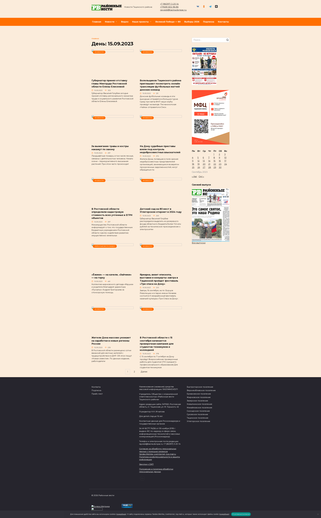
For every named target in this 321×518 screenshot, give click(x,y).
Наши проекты (140, 22)
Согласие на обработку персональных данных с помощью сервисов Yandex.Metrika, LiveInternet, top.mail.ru (157, 451)
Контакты (223, 22)
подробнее (121, 514)
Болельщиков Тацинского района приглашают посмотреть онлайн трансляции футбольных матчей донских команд (160, 85)
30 (220, 167)
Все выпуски (199, 243)
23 (220, 164)
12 (198, 161)
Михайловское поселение (199, 407)
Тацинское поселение (197, 418)
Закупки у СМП (146, 464)
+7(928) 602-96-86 (169, 7)
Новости (109, 22)
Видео (124, 22)
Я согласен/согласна (241, 514)
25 (193, 167)
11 (192, 161)
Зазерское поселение (197, 401)
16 (220, 161)
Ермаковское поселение (199, 394)
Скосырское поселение (198, 411)
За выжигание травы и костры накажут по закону (110, 148)
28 (209, 167)
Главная (96, 22)
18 (193, 164)
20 (204, 164)
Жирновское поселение (199, 397)
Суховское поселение (197, 414)
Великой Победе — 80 (168, 22)
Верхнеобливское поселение (201, 390)
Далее (144, 372)
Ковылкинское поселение (199, 404)
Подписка (208, 22)
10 (225, 157)
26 (198, 167)
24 (225, 164)
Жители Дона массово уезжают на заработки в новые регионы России (111, 340)
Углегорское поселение (198, 421)
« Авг (194, 176)
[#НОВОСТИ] (113, 75)
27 (204, 167)
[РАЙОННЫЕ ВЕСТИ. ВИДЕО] (113, 269)
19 (198, 164)
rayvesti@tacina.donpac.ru (173, 10)
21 (209, 164)
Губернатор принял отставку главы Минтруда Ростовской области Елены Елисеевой (109, 83)
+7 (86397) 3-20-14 (169, 4)
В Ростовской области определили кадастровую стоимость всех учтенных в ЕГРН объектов (112, 213)
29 (215, 167)
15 (214, 161)
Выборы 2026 (191, 22)
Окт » (201, 176)
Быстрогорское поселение (200, 387)
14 (209, 161)
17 (225, 161)
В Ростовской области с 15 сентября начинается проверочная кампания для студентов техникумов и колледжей (156, 343)
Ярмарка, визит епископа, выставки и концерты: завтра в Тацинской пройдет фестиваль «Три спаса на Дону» (159, 279)
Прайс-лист (97, 394)
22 (215, 164)
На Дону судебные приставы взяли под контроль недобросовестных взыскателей (160, 149)
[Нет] (318, 514)
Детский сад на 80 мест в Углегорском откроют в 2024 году (161, 210)
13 (204, 161)
